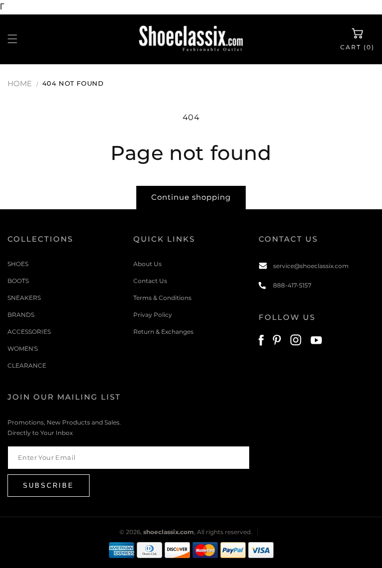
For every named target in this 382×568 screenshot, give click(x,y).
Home (19, 83)
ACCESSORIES (29, 331)
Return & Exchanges (163, 331)
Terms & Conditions (162, 297)
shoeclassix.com (168, 532)
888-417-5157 (292, 285)
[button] (12, 39)
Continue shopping (191, 197)
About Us (147, 264)
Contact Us (150, 280)
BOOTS (18, 280)
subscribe (48, 485)
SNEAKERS (24, 297)
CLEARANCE (26, 365)
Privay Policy (152, 314)
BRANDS (20, 314)
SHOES (17, 264)
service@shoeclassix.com (311, 266)
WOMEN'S (22, 348)
